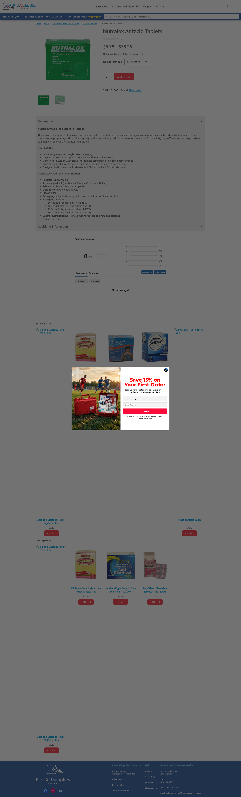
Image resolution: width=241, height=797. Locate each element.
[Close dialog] (166, 370)
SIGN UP (145, 411)
